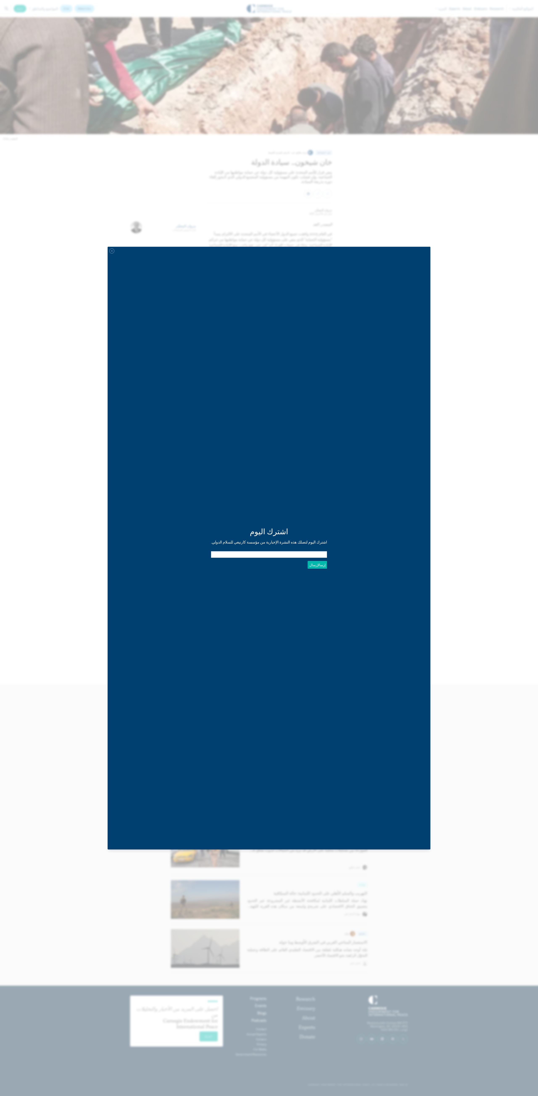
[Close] (111, 250)
